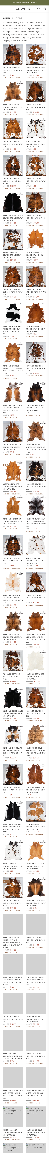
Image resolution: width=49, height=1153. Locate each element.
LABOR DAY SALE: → (24, 2)
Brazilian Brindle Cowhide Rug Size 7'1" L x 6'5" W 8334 (35, 1019)
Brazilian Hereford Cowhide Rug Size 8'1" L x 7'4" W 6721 (35, 789)
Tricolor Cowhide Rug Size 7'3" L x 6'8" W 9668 (36, 368)
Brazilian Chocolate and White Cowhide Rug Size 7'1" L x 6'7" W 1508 (35, 638)
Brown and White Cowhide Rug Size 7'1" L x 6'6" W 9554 (35, 826)
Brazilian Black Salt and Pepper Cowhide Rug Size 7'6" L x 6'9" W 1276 (36, 522)
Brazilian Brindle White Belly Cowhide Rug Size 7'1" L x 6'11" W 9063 (36, 752)
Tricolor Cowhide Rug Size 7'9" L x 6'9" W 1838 (36, 486)
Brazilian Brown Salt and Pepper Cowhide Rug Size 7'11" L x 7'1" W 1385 (13, 1094)
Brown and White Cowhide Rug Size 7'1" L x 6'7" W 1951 (35, 329)
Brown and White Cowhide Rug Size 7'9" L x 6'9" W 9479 (35, 255)
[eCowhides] (24, 9)
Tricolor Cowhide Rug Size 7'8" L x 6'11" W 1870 (36, 292)
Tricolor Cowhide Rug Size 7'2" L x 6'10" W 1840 (12, 676)
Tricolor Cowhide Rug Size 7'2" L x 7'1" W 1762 (35, 713)
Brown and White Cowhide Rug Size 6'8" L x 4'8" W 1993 (13, 486)
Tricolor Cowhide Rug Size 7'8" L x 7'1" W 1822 (35, 218)
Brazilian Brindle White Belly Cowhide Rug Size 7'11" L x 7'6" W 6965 (36, 448)
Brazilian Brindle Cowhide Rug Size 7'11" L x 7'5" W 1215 (13, 107)
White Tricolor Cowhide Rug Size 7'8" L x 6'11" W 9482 (13, 866)
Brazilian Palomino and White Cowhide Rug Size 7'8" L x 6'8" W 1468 (36, 981)
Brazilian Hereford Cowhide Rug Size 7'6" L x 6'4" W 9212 (13, 521)
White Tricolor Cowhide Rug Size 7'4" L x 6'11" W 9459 (35, 144)
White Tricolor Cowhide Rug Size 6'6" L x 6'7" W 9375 (36, 560)
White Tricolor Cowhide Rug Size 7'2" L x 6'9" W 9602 (12, 255)
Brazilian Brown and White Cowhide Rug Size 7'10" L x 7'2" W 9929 (35, 1094)
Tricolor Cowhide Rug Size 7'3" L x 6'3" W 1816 (13, 292)
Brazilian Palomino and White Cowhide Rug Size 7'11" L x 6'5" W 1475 (13, 599)
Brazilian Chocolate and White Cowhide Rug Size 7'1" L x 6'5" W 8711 (12, 409)
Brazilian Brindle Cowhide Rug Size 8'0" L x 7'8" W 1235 (36, 1132)
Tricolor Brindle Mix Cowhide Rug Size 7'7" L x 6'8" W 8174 (13, 447)
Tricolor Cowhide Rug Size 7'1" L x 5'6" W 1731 (12, 560)
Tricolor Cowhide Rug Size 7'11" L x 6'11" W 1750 (12, 181)
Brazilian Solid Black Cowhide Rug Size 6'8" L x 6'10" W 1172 (13, 218)
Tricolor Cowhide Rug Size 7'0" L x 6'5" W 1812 (36, 181)
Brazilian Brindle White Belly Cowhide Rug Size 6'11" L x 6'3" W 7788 (13, 369)
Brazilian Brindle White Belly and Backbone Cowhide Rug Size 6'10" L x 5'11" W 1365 (12, 943)
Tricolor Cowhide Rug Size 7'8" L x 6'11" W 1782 (13, 789)
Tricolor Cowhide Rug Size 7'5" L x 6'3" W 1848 (35, 1056)
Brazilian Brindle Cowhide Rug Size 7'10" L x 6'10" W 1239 (13, 637)
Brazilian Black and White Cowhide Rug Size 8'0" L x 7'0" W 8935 (12, 828)
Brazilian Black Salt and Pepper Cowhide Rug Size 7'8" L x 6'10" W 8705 (12, 981)
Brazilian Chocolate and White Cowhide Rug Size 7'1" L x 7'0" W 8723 (12, 752)
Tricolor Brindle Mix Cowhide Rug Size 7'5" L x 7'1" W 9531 (35, 70)
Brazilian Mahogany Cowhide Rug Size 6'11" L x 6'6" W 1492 (36, 903)
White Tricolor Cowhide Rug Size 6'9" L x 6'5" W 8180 (13, 1132)
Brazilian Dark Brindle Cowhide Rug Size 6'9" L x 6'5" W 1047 (13, 1056)
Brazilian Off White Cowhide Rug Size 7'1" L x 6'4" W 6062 (35, 676)
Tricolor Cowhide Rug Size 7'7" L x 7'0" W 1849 (35, 940)
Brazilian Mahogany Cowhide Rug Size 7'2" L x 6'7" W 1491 (35, 407)
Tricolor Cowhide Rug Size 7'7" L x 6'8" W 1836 (36, 107)
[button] (3, 9)
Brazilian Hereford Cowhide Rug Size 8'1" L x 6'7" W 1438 (35, 866)
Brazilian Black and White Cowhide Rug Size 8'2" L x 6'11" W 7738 (12, 330)
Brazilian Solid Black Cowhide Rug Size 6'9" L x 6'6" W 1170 (13, 713)
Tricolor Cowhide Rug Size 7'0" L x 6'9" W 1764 (13, 1019)
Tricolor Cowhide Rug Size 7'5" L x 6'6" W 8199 (36, 597)
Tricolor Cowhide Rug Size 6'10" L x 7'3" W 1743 (12, 903)
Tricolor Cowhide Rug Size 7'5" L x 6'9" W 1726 (13, 70)
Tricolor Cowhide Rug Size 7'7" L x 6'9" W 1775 (13, 144)
